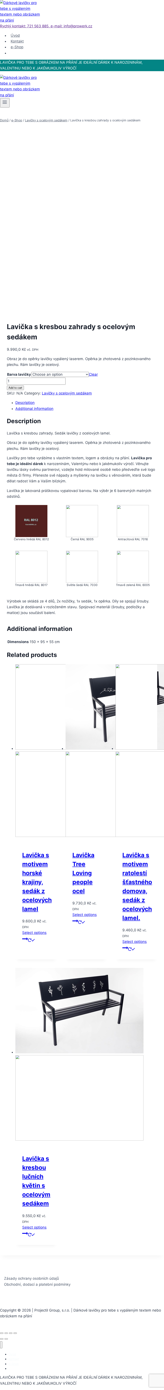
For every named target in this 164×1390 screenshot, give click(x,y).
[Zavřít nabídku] (1, 1344)
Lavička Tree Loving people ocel (83, 873)
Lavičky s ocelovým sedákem (67, 393)
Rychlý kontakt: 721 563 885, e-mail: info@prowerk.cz (46, 26)
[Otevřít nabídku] (5, 102)
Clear (93, 374)
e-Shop (17, 47)
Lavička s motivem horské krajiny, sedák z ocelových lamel (37, 882)
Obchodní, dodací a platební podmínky (37, 1284)
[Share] (6, 1333)
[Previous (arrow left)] (1, 1339)
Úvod (15, 35)
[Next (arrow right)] (6, 1339)
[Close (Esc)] (1, 1333)
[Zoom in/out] (15, 1333)
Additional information (34, 408)
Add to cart (15, 387)
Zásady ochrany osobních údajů (31, 1278)
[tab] (86, 403)
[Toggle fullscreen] (10, 1333)
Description (25, 403)
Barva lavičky (19, 374)
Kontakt (17, 41)
